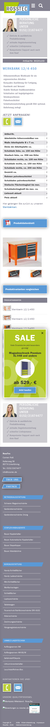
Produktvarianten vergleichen (22, 289)
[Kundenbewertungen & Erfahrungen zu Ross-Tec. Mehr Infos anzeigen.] (34, 708)
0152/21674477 (14, 468)
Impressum (40, 723)
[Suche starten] (40, 5)
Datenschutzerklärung (23, 725)
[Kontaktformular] (16, 121)
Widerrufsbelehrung (28, 723)
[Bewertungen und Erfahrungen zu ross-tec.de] (16, 708)
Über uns (12, 479)
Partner (11, 486)
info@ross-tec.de (10, 472)
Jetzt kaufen (25, 390)
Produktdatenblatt (24, 223)
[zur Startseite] (16, 8)
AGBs (18, 723)
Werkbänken (10, 207)
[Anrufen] (7, 121)
